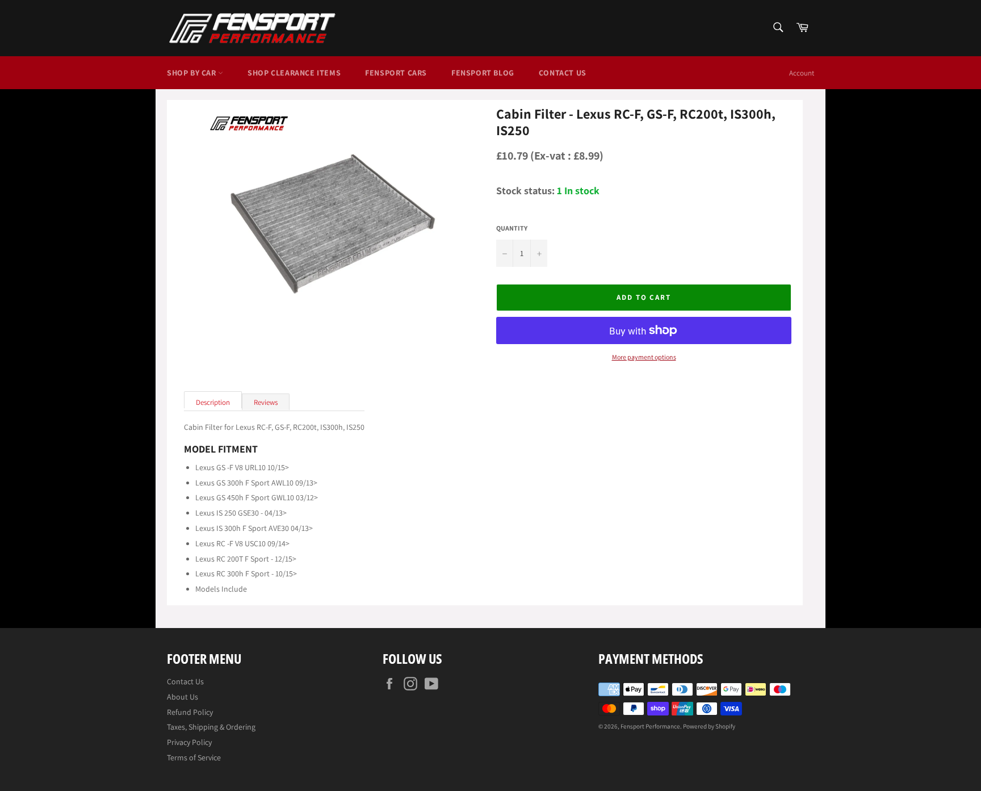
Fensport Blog (482, 73)
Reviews (266, 402)
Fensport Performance (650, 726)
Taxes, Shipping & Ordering (211, 727)
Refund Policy (190, 712)
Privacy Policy (189, 742)
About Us (182, 697)
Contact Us (562, 73)
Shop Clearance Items (294, 73)
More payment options (644, 357)
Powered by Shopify (709, 726)
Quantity (511, 228)
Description (213, 402)
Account (801, 73)
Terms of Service (194, 757)
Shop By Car (192, 73)
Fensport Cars (396, 73)
